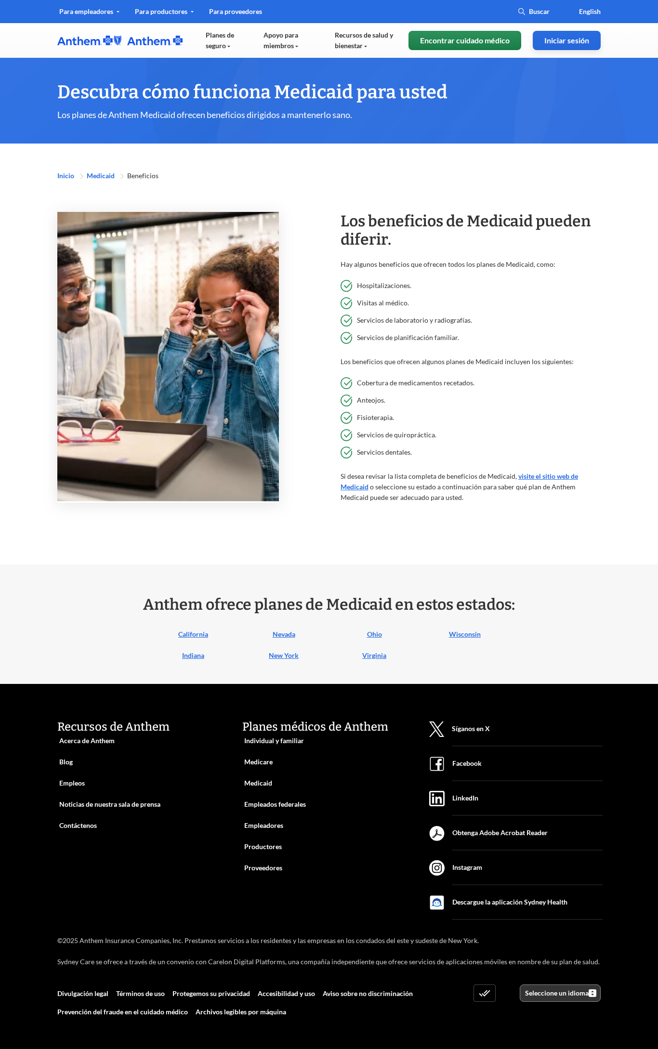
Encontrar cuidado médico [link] (465, 40)
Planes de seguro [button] (220, 40)
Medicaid (101, 175)
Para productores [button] (162, 11)
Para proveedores (235, 15)
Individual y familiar (274, 740)
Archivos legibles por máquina (241, 1012)
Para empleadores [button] (87, 11)
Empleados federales (275, 804)
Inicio (66, 175)
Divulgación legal (82, 993)
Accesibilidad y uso (286, 993)
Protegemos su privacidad (211, 993)
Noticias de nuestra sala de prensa (109, 804)
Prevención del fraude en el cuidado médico (122, 1012)
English (590, 11)
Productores (263, 846)
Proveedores (263, 868)
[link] (120, 40)
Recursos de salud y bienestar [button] (364, 40)
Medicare (258, 762)
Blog (66, 762)
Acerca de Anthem (87, 740)
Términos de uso (140, 993)
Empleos (72, 783)
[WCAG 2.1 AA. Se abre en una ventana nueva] (485, 993)
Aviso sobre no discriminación (368, 993)
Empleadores (263, 825)
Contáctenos (78, 825)
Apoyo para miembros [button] (280, 40)
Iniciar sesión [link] (566, 40)
